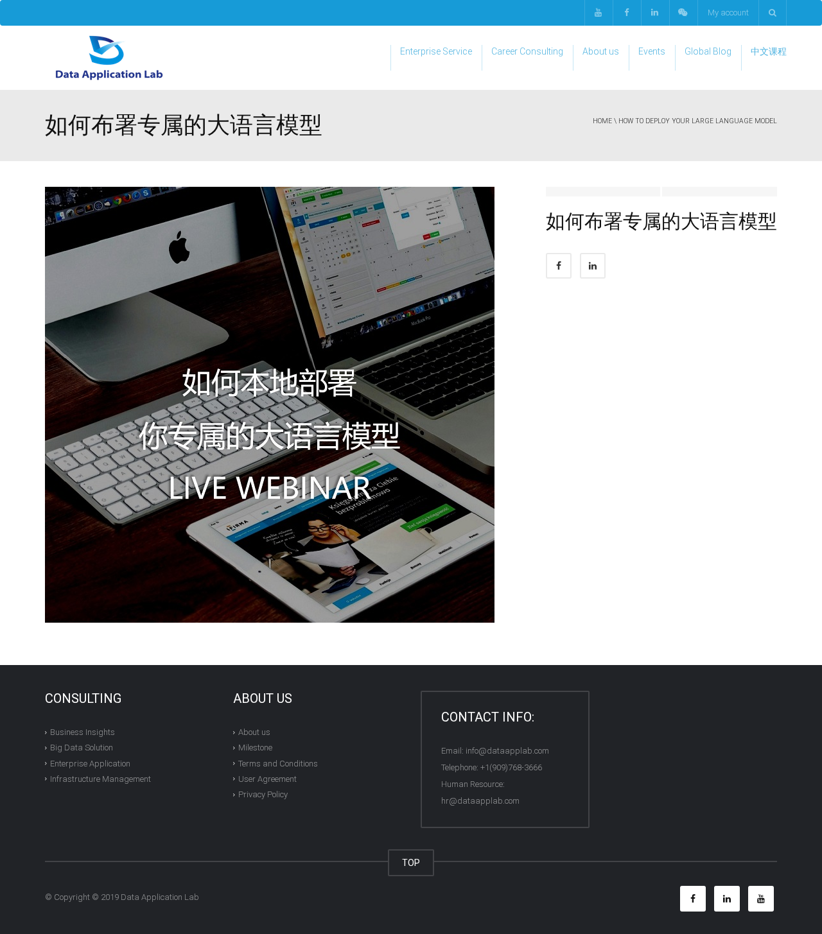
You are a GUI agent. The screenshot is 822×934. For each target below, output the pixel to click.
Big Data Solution (81, 747)
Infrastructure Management (100, 779)
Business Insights (82, 732)
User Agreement (267, 779)
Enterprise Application (90, 763)
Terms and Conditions (278, 763)
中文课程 (769, 51)
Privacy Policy (263, 794)
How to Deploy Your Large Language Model (697, 121)
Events (651, 51)
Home (602, 121)
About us (600, 51)
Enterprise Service (436, 51)
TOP (411, 863)
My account (728, 12)
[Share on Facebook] (559, 266)
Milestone (255, 747)
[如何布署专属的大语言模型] (269, 404)
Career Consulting (527, 51)
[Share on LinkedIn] (593, 266)
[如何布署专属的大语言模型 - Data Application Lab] (109, 57)
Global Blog (708, 51)
